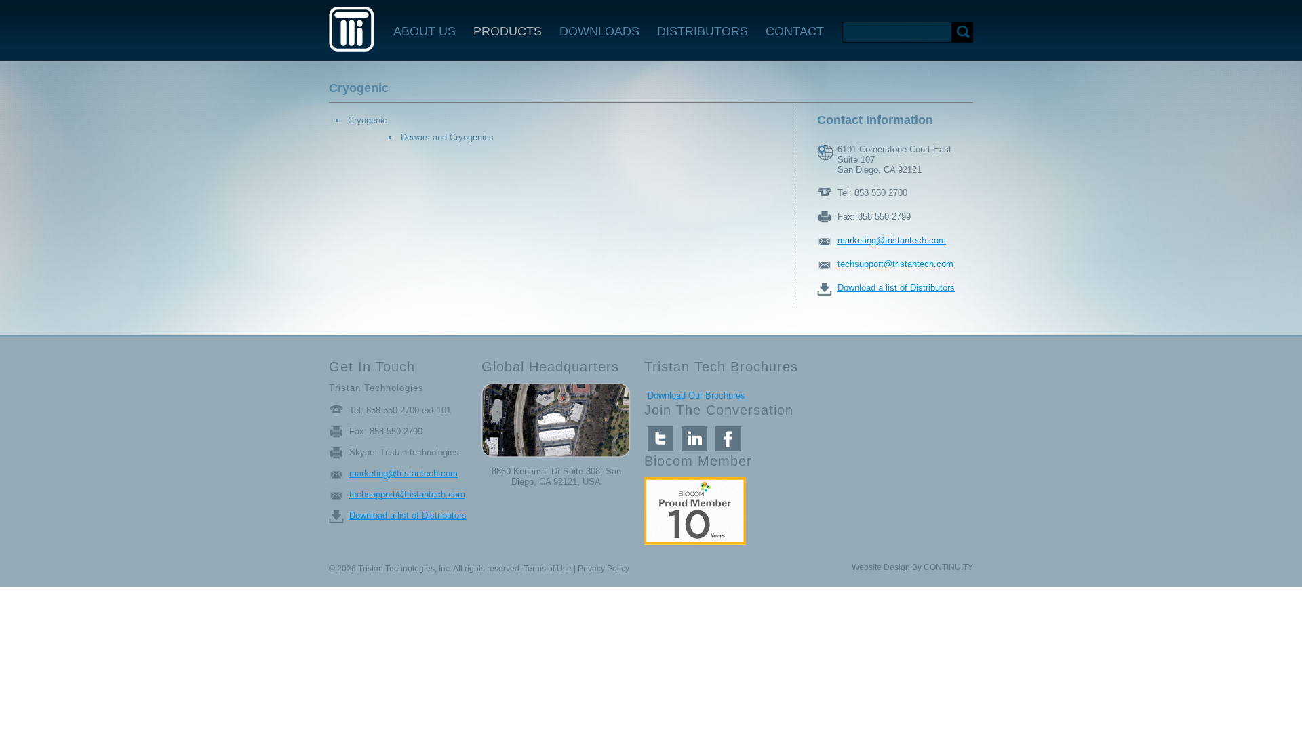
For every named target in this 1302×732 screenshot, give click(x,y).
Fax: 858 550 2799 (874, 216)
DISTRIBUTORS (702, 31)
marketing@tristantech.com (891, 240)
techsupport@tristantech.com (895, 264)
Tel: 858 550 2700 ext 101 (400, 410)
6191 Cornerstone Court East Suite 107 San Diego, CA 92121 (894, 152)
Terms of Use (548, 568)
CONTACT (795, 31)
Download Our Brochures (696, 395)
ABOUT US (424, 31)
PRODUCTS (507, 31)
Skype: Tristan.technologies (404, 452)
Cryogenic (367, 120)
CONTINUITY (948, 567)
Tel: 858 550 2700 (872, 193)
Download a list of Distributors (896, 288)
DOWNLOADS (599, 31)
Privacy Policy (603, 568)
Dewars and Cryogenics (447, 137)
